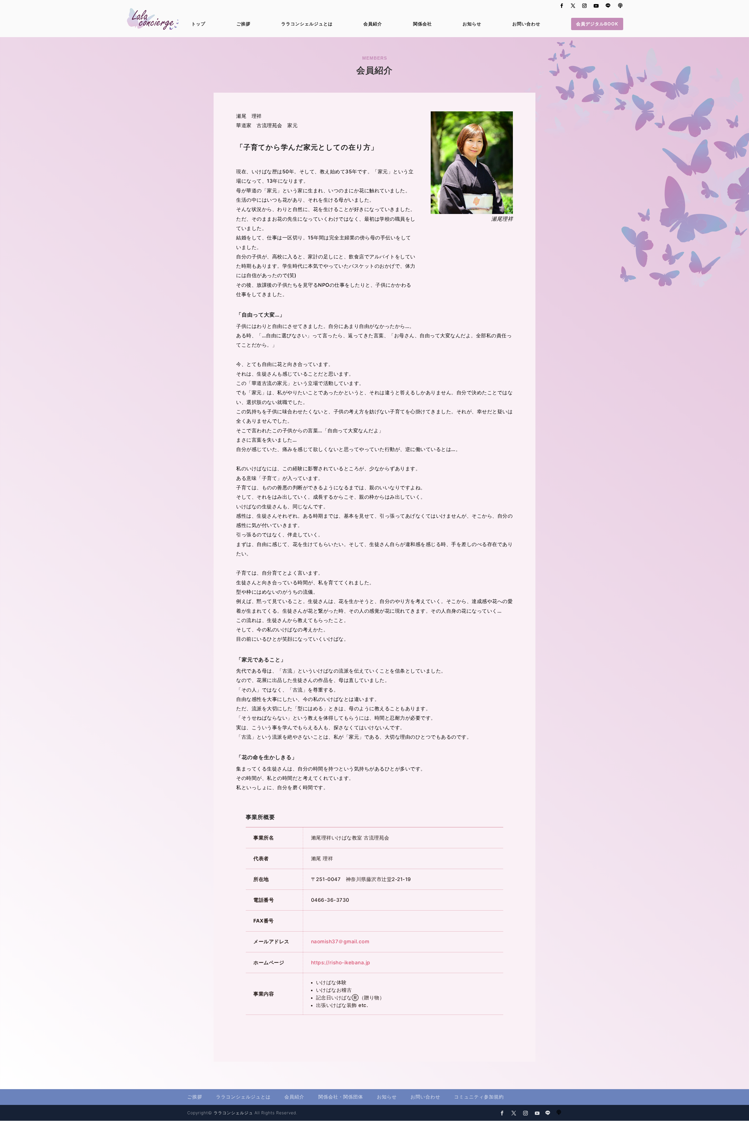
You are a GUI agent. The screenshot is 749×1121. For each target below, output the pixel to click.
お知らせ (472, 24)
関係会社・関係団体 (340, 1097)
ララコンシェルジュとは (307, 24)
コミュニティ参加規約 (479, 1097)
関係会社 (422, 24)
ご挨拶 (243, 24)
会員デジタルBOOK (597, 24)
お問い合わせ (526, 24)
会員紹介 (372, 24)
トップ (198, 24)
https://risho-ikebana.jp (340, 962)
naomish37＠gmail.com (340, 941)
